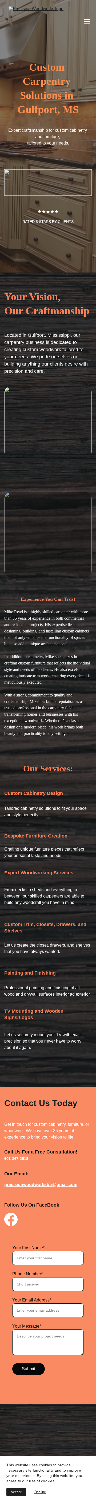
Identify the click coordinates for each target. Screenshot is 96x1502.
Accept (16, 1492)
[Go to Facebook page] (11, 1219)
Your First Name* (28, 1247)
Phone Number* (27, 1274)
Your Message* (26, 1326)
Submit (28, 1369)
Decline (40, 1492)
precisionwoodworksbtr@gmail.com (40, 1184)
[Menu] (87, 21)
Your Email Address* (31, 1300)
